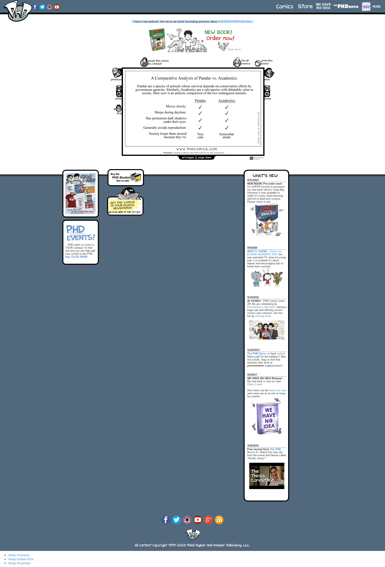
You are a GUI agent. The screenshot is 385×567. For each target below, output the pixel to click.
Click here (245, 21)
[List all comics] (237, 61)
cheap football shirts (20, 559)
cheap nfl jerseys (18, 555)
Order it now (254, 384)
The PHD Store (256, 353)
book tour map (277, 390)
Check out (264, 249)
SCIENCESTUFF (228, 21)
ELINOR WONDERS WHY (262, 254)
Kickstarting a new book (261, 307)
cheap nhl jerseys (19, 563)
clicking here (262, 316)
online (280, 353)
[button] (378, 4)
